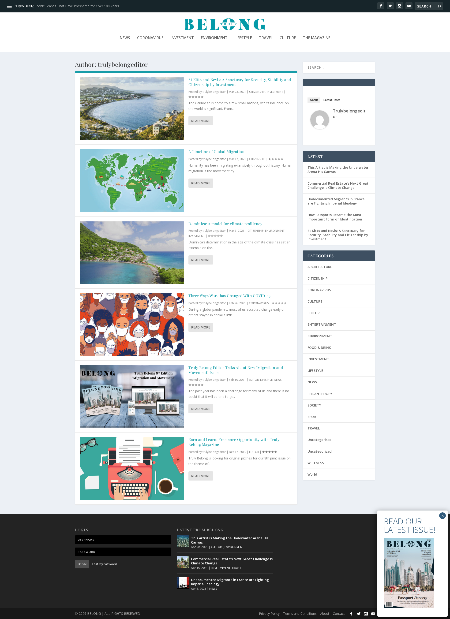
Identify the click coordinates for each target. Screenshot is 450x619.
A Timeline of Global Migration (216, 151)
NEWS (125, 38)
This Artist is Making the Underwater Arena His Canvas (338, 169)
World (312, 474)
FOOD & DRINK (319, 347)
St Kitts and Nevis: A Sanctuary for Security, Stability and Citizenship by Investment (239, 82)
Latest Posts (331, 100)
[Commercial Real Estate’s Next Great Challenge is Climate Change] (183, 562)
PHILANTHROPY (320, 394)
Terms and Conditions (300, 613)
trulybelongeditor (214, 92)
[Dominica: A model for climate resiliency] (132, 252)
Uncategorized (320, 451)
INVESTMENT (182, 38)
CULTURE (288, 38)
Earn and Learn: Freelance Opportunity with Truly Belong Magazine (233, 442)
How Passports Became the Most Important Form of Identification (335, 217)
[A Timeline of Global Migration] (132, 180)
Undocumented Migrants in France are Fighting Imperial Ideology (336, 201)
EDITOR (254, 380)
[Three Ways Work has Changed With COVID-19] (132, 324)
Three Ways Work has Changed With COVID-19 (229, 295)
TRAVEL (266, 38)
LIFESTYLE (243, 38)
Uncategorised (319, 439)
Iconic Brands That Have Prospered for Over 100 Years (77, 6)
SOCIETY (314, 405)
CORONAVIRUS (150, 38)
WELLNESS (316, 463)
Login (82, 564)
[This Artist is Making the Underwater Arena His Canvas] (183, 541)
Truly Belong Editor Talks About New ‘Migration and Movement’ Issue (235, 370)
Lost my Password (104, 564)
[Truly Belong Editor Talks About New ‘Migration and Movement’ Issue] (132, 396)
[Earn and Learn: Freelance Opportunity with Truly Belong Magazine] (132, 468)
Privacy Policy (269, 613)
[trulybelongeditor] (319, 128)
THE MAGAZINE (316, 38)
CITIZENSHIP (257, 92)
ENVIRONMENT (214, 38)
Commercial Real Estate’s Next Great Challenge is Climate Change (338, 185)
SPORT (313, 416)
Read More (200, 121)
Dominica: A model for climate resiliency (225, 223)
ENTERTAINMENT (322, 324)
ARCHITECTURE (320, 267)
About (314, 100)
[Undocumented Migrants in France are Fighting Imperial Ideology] (183, 583)
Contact (339, 613)
